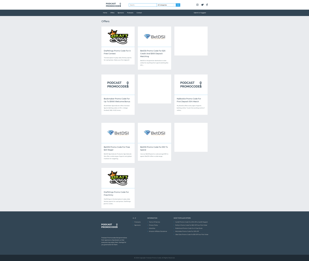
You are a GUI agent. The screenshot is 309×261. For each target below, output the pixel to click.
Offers (112, 13)
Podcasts (130, 13)
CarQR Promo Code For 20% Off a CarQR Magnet (191, 222)
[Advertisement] (191, 41)
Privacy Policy (153, 225)
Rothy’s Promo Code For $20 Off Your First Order (191, 225)
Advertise (152, 228)
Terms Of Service (154, 222)
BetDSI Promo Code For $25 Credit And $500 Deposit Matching (152, 54)
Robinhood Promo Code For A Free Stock (188, 228)
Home (105, 13)
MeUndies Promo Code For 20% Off (187, 231)
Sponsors (121, 13)
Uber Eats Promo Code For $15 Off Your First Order (191, 234)
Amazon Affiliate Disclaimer (158, 231)
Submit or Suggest (200, 13)
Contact (139, 13)
